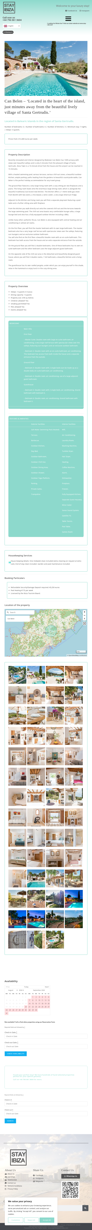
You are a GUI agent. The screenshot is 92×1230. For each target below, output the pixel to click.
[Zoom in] (84, 612)
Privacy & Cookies (57, 1226)
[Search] (85, 1208)
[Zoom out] (84, 615)
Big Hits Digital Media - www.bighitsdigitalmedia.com (50, 1228)
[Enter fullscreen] (84, 623)
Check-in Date (11, 1032)
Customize (16, 1220)
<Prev (8, 987)
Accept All (47, 1220)
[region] (31, 1211)
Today (26, 987)
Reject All (31, 1220)
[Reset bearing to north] (84, 619)
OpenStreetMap (74, 655)
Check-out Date (11, 1042)
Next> (47, 987)
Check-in (8, 1100)
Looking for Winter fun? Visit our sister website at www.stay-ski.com (67, 24)
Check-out (9, 1110)
